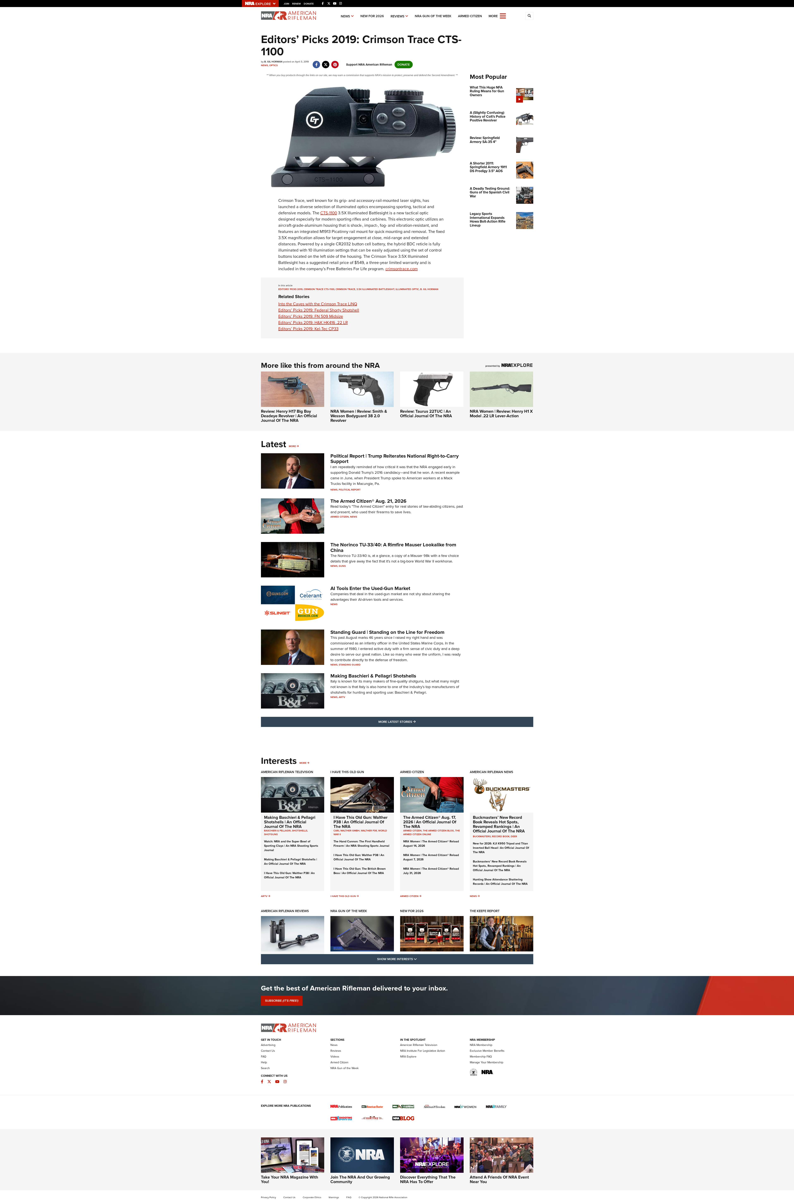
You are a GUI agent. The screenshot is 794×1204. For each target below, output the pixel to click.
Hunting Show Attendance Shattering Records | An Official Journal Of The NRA (500, 881)
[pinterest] (335, 62)
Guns (342, 566)
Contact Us (268, 1051)
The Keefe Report (485, 911)
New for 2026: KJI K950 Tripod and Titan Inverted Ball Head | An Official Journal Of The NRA (501, 847)
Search (265, 1068)
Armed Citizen (470, 16)
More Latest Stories (413, 721)
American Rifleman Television (287, 772)
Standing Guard (350, 665)
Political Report (350, 490)
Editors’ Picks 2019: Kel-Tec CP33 (308, 329)
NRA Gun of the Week (433, 16)
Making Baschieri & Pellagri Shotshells (373, 676)
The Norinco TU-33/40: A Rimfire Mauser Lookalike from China (393, 547)
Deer (514, 836)
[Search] (529, 16)
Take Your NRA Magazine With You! (289, 1179)
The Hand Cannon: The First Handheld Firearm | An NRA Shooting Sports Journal (361, 843)
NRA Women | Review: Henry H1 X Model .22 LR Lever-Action (501, 413)
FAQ (263, 1056)
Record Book (500, 836)
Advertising (268, 1045)
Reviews (397, 16)
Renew (296, 4)
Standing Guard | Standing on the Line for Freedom (387, 632)
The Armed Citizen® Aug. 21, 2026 (368, 501)
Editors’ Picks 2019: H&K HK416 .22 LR (313, 322)
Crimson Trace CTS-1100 (319, 289)
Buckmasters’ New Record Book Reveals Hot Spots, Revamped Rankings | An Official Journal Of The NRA (499, 824)
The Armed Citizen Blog (438, 830)
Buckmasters (482, 836)
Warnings (334, 1197)
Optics (273, 65)
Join (286, 4)
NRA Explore (408, 1056)
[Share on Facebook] (316, 62)
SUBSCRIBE (281, 1000)
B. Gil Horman (429, 289)
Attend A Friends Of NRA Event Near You (499, 1179)
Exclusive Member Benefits (487, 1051)
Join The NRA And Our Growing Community (360, 1179)
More (292, 446)
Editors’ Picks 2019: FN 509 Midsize (310, 316)
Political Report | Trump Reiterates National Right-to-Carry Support (394, 458)
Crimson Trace (345, 289)
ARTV (342, 697)
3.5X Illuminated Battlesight (375, 289)
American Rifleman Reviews (285, 911)
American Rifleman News (491, 772)
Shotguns (271, 834)
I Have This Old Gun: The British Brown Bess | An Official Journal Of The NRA (360, 871)
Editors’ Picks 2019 (290, 289)
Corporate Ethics (312, 1197)
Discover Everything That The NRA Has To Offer (428, 1179)
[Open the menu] (503, 15)
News (345, 16)
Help (264, 1062)
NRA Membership (481, 1045)
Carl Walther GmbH (347, 830)
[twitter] (325, 62)
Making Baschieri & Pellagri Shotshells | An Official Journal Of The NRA (289, 822)
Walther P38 (369, 830)
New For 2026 (372, 16)
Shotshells (299, 830)
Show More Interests (419, 959)
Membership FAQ (481, 1056)
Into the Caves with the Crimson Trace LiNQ (317, 304)
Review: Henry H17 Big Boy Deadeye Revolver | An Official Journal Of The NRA (289, 415)
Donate (309, 4)
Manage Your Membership (486, 1062)
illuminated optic (407, 289)
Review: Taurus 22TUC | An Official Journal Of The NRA (426, 413)
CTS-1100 (328, 213)
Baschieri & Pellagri (277, 830)
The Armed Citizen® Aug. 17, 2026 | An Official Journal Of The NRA (429, 822)
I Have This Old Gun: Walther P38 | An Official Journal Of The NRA (289, 875)
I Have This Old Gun (347, 772)
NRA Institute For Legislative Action (422, 1051)
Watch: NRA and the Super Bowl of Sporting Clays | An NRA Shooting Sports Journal (291, 845)
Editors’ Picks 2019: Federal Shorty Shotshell (318, 310)
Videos (334, 1056)
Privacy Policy (268, 1197)
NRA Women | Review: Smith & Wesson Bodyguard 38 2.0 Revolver (358, 415)
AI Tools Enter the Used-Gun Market (370, 588)
